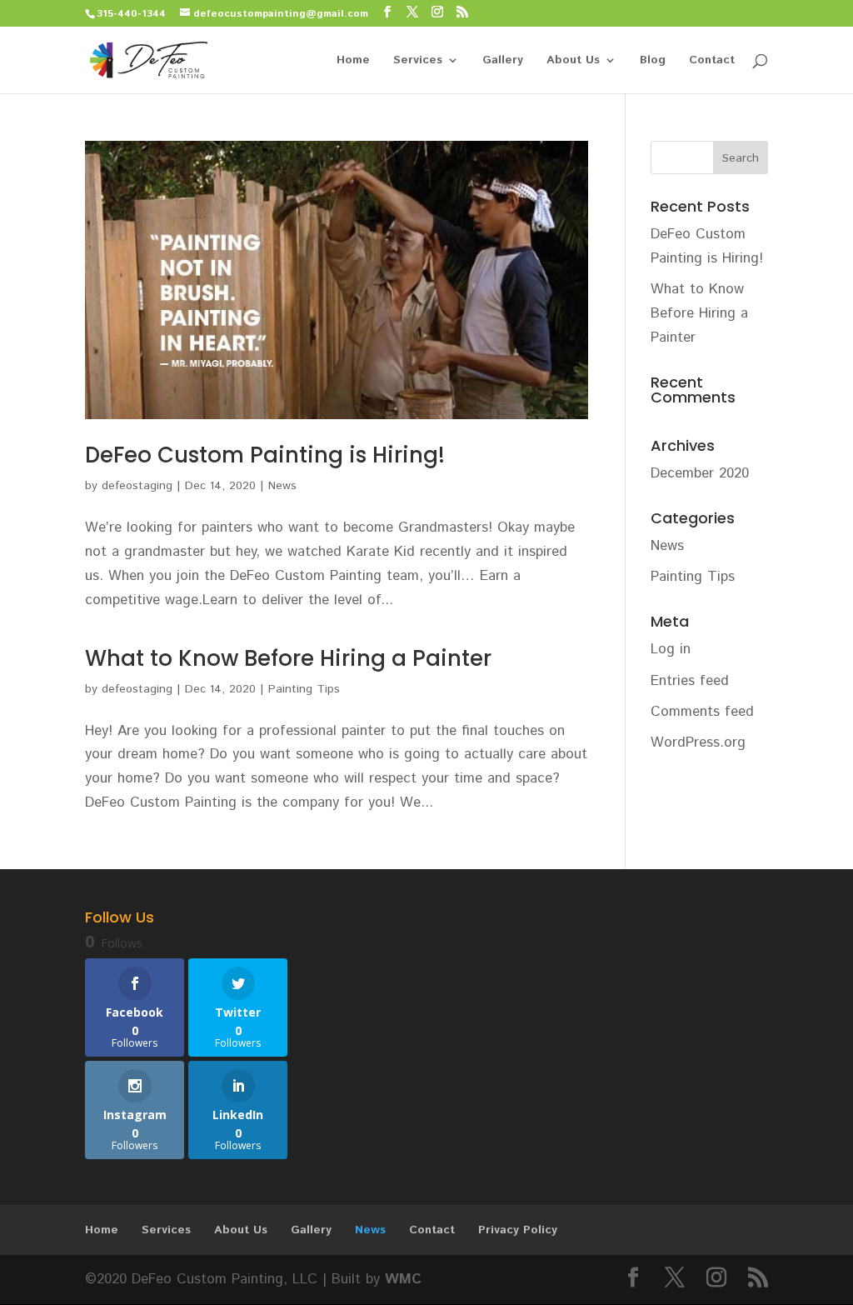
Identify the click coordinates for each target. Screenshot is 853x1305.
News (282, 486)
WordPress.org (698, 742)
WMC (403, 1279)
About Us (573, 61)
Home (353, 61)
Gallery (502, 61)
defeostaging (137, 486)
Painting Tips (304, 689)
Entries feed (690, 681)
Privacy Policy (517, 1230)
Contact (712, 61)
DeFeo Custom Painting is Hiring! (265, 455)
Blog (653, 61)
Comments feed (702, 712)
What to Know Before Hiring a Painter (288, 658)
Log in (671, 649)
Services (417, 61)
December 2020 (700, 473)
